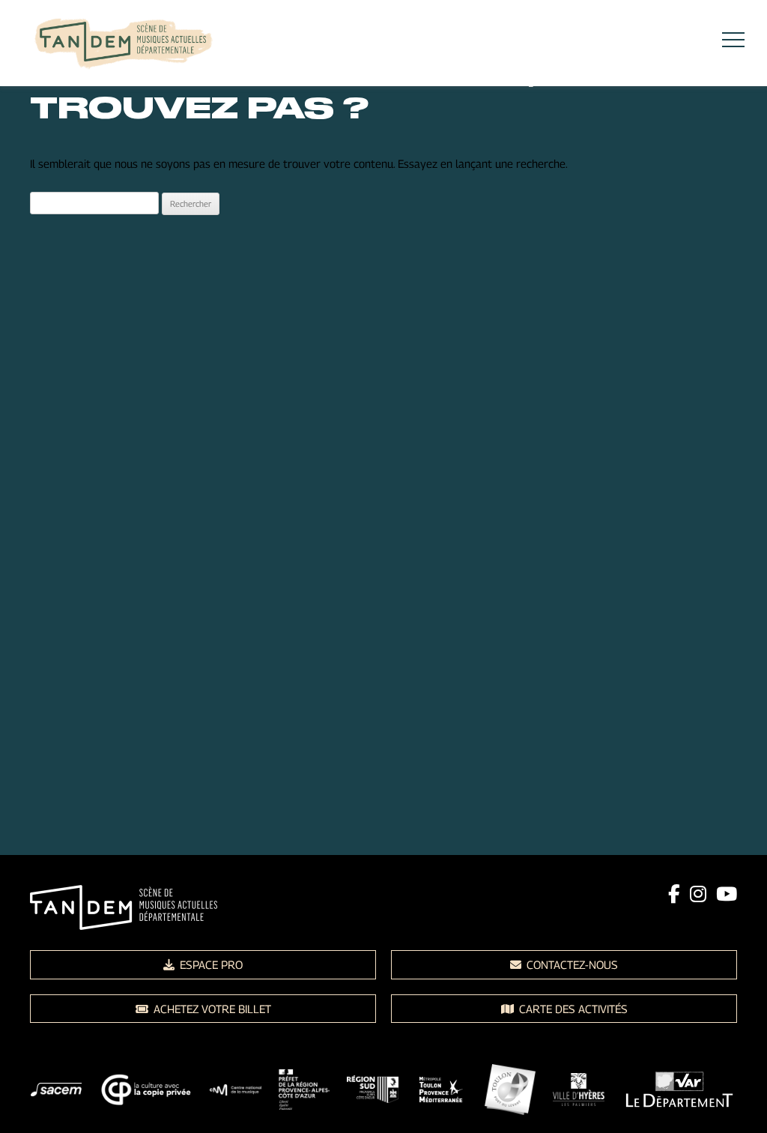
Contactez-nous (571, 964)
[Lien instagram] (698, 894)
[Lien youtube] (726, 894)
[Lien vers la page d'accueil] (123, 45)
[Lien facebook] (674, 894)
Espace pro (210, 964)
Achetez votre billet (211, 1008)
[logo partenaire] (56, 1092)
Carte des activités (572, 1008)
